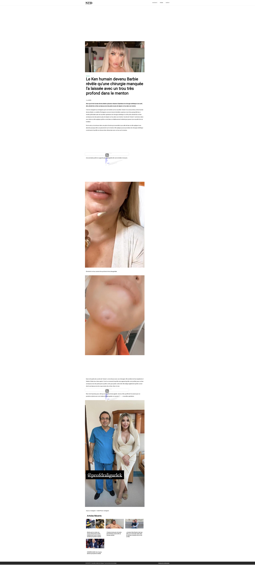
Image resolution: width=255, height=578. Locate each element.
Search (167, 2)
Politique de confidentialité (163, 563)
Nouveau (88, 75)
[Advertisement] (40, 22)
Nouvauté (154, 2)
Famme (161, 2)
